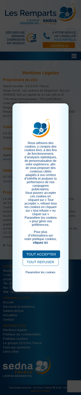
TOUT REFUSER (40, 262)
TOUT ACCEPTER (41, 254)
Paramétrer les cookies (40, 272)
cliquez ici (40, 242)
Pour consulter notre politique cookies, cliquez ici (40, 278)
